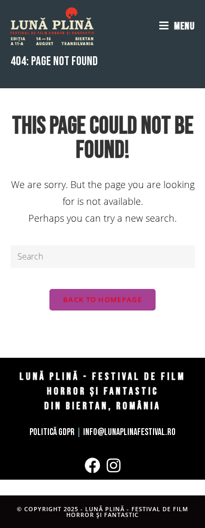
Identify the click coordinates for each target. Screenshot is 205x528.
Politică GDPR (52, 432)
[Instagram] (113, 465)
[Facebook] (92, 465)
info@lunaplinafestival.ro (129, 432)
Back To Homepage (102, 299)
